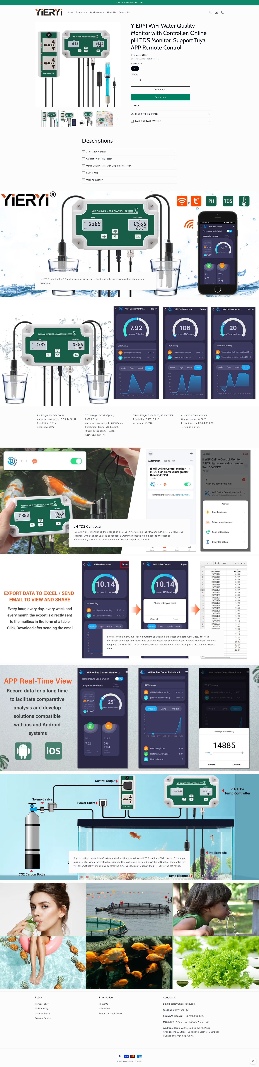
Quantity (134, 74)
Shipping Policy (42, 1013)
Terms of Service (43, 1018)
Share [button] (136, 105)
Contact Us (104, 1008)
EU (135, 68)
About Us (103, 1004)
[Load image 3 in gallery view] (86, 118)
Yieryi (125, 1061)
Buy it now (160, 97)
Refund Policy (41, 1008)
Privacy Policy (42, 1004)
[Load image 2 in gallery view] (68, 118)
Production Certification (110, 1013)
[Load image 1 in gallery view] (50, 118)
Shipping (134, 59)
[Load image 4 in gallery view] (104, 118)
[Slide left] (38, 119)
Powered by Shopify (135, 1061)
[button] (81, 12)
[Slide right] (117, 119)
